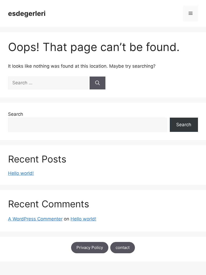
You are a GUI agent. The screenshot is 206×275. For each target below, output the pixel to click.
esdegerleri (27, 13)
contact (123, 247)
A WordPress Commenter (35, 219)
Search (15, 114)
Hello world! (21, 173)
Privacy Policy (89, 247)
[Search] (97, 83)
